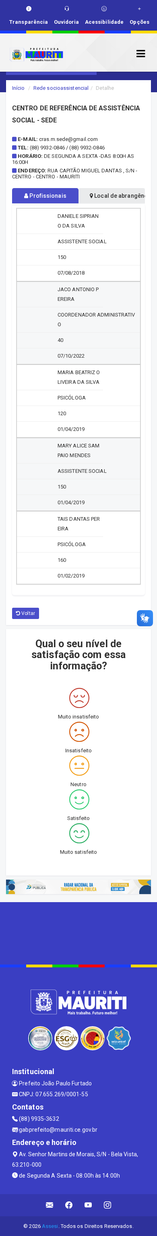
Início (18, 88)
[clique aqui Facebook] (69, 1205)
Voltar (27, 613)
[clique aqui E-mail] (50, 1205)
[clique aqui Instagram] (108, 1205)
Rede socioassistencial (61, 88)
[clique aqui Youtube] (88, 1205)
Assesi (50, 1226)
